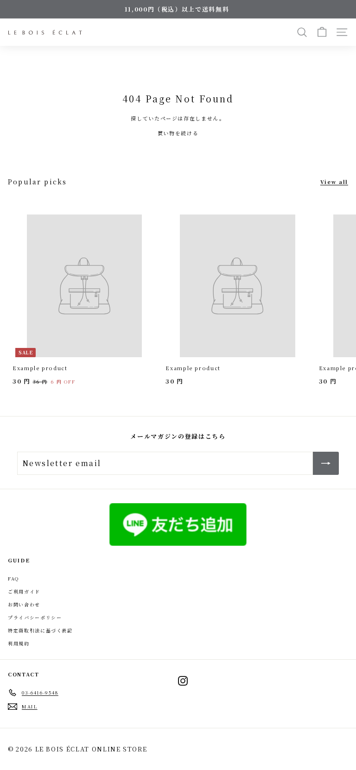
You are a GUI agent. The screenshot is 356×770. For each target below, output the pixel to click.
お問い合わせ (24, 604)
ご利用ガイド (24, 591)
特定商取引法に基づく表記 (40, 630)
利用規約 (19, 643)
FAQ (13, 578)
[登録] (326, 463)
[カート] (322, 32)
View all (334, 181)
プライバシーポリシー (35, 617)
